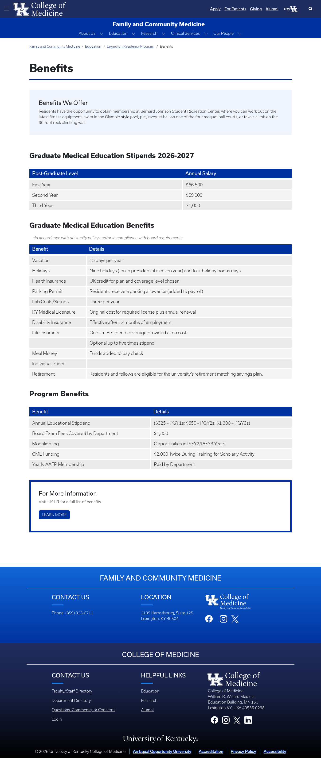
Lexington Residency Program (130, 46)
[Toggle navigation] (6, 9)
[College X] (237, 720)
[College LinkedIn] (248, 721)
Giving (256, 9)
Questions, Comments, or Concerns (83, 710)
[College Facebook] (214, 721)
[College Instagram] (226, 721)
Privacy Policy (243, 751)
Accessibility (275, 751)
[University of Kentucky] (160, 739)
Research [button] (149, 33)
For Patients (235, 9)
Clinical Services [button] (185, 33)
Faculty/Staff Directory (72, 691)
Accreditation (211, 751)
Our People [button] (223, 33)
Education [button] (118, 33)
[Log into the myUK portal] (291, 9)
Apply (215, 9)
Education (93, 46)
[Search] (311, 9)
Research (149, 700)
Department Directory (71, 700)
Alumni (272, 9)
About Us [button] (87, 33)
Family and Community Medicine (54, 46)
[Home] (39, 8)
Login (57, 719)
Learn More (54, 515)
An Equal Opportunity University (162, 751)
